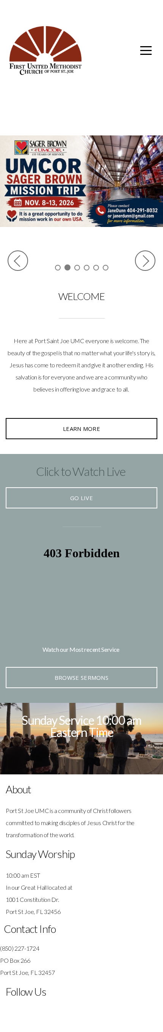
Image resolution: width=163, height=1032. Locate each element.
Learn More (81, 428)
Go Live (81, 498)
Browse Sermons (81, 677)
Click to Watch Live (80, 471)
